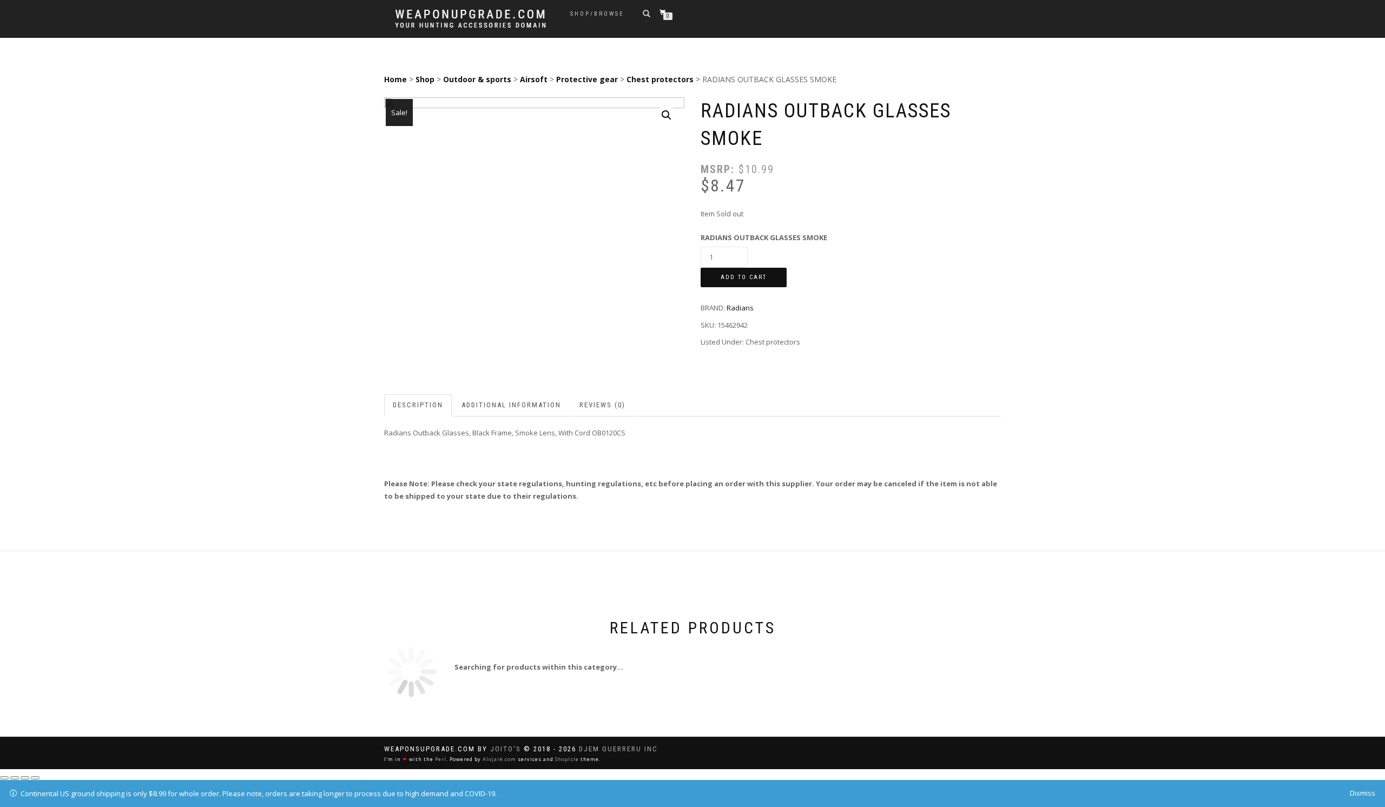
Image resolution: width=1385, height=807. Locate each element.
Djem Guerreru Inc (618, 749)
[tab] (418, 405)
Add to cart (744, 277)
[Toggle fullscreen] (25, 777)
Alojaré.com (499, 759)
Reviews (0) (602, 405)
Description (418, 405)
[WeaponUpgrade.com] (470, 18)
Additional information (511, 405)
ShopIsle (567, 759)
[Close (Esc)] (4, 777)
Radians (740, 308)
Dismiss (1362, 793)
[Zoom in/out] (35, 777)
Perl (440, 759)
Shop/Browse (597, 13)
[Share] (14, 777)
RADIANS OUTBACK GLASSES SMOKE (764, 237)
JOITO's (505, 749)
